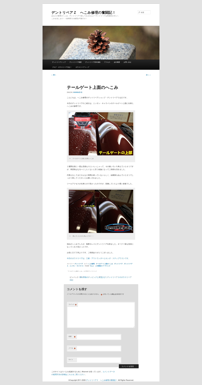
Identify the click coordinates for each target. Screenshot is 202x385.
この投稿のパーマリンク (102, 266)
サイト (71, 359)
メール (72, 348)
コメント (73, 304)
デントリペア (79, 264)
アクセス (107, 62)
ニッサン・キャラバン (77, 266)
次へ (148, 75)
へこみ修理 (91, 264)
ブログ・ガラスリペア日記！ (62, 67)
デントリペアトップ (59, 62)
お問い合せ (127, 62)
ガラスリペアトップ (82, 67)
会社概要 (117, 62)
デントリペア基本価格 (92, 62)
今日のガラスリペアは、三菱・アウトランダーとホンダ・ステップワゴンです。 (98, 258)
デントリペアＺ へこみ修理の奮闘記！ (83, 12)
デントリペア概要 (75, 62)
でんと (92, 266)
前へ (53, 75)
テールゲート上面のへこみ (104, 264)
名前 (72, 336)
